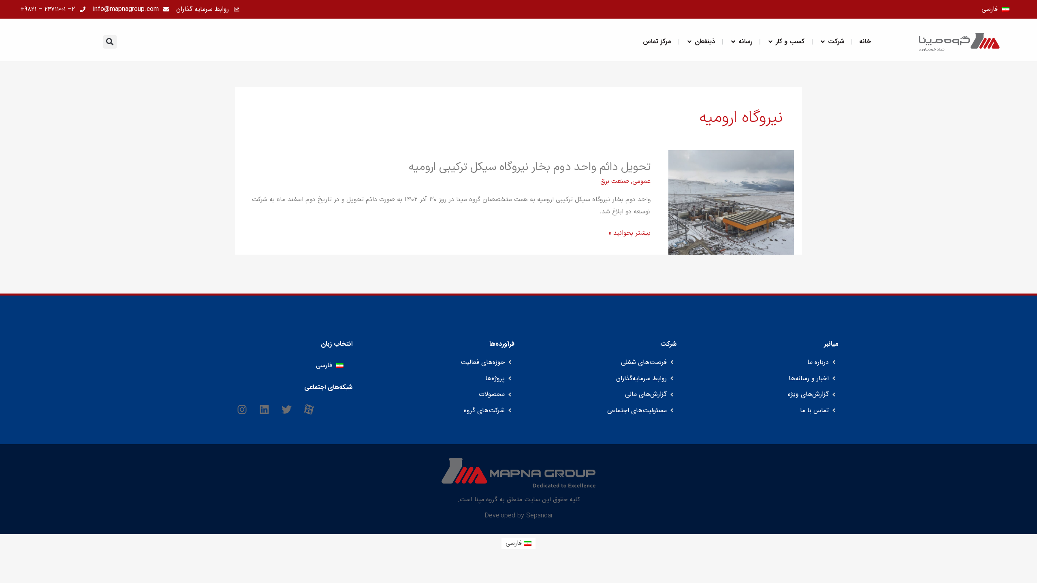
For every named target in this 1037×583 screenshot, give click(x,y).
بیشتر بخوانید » (630, 234)
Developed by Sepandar (518, 516)
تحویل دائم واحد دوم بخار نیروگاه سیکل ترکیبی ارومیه (530, 167)
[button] (110, 42)
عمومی (641, 181)
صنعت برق (614, 181)
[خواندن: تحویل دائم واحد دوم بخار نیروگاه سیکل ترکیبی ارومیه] (731, 202)
